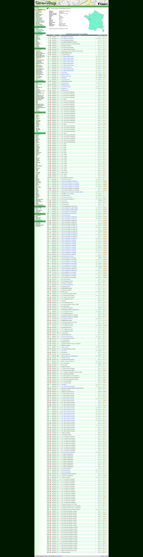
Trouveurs (38, 51)
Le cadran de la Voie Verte (67, 318)
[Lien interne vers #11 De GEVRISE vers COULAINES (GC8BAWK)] (96, 259)
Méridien (37, 180)
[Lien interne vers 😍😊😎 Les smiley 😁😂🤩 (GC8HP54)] (96, 193)
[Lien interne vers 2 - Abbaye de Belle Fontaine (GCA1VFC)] (96, 58)
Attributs (37, 13)
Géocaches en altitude (40, 97)
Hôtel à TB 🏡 (65, 291)
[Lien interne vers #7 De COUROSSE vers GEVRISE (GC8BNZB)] (96, 243)
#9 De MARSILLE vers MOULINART (69, 213)
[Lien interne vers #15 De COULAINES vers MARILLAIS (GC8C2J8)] (96, 234)
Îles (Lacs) (38, 168)
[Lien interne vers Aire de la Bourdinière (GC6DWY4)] (96, 472)
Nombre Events (39, 71)
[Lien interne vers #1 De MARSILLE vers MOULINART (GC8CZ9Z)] (96, 211)
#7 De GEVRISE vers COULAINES (69, 277)
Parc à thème (38, 187)
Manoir (37, 175)
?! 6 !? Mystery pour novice (67, 311)
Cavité (37, 145)
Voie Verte (37, 110)
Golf (36, 163)
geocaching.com (58, 556)
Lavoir (37, 174)
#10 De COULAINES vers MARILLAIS (69, 225)
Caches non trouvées (40, 22)
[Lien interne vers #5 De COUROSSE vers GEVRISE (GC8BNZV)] (96, 247)
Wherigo (37, 44)
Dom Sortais (64, 72)
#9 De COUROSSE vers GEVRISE (69, 240)
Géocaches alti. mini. (40, 95)
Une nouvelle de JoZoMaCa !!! (68, 199)
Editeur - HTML (38, 207)
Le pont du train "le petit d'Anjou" (68, 452)
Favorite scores (39, 17)
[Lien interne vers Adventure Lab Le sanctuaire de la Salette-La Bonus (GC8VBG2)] (96, 192)
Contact (106, 556)
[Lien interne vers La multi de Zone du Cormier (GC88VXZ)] (96, 256)
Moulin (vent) (38, 182)
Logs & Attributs (39, 210)
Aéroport (37, 134)
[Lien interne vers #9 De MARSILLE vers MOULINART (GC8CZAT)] (96, 213)
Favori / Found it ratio (40, 93)
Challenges (38, 38)
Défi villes (37, 23)
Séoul (37, 130)
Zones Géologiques (39, 204)
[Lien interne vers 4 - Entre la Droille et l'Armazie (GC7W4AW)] (96, 295)
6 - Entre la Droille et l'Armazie (68, 398)
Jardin (37, 170)
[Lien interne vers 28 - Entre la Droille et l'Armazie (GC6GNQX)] (96, 418)
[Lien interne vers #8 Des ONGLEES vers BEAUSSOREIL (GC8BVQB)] (96, 209)
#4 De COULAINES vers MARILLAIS (69, 238)
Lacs (36, 171)
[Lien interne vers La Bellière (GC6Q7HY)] (96, 384)
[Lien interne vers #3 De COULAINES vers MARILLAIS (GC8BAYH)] (96, 270)
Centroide (37, 148)
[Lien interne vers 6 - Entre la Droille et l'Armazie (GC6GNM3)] (96, 399)
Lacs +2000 (38, 172)
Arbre (37, 136)
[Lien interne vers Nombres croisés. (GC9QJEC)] (96, 83)
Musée (37, 183)
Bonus (37, 36)
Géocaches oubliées (40, 98)
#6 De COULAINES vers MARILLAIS (69, 218)
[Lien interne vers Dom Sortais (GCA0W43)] (96, 72)
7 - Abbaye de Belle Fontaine (68, 68)
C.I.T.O (37, 88)
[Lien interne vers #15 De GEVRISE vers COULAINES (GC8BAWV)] (96, 263)
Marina (37, 178)
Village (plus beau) (39, 199)
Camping (37, 142)
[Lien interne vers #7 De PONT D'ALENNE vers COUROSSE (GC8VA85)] (96, 185)
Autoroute (38, 139)
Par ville (37, 28)
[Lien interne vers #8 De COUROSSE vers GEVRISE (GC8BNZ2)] (96, 242)
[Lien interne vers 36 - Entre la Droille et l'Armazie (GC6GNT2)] (96, 425)
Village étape (38, 200)
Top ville (37, 108)
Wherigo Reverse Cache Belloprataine (70, 356)
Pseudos (37, 212)
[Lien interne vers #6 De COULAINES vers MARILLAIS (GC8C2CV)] (96, 218)
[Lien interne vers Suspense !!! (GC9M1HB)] (96, 88)
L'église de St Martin (66, 477)
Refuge (37, 190)
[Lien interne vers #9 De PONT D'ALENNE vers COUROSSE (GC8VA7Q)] (96, 183)
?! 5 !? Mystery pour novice (67, 325)
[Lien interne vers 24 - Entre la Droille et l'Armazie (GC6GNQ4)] (96, 415)
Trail (36, 109)
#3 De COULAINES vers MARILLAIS (69, 270)
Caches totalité (39, 62)
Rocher (37, 191)
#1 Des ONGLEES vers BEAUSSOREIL (70, 208)
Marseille (37, 116)
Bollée (37, 86)
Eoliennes (37, 158)
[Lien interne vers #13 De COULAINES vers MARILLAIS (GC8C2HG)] (96, 231)
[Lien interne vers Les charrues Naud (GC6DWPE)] (96, 470)
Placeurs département (40, 55)
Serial (37, 103)
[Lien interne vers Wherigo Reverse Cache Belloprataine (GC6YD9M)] (96, 356)
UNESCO (37, 194)
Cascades (37, 144)
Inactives (37, 45)
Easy (36, 40)
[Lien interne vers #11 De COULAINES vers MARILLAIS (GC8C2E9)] (96, 227)
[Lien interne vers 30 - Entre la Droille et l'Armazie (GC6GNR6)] (96, 420)
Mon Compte (38, 222)
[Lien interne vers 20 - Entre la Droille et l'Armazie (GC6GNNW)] (96, 411)
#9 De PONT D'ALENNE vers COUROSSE (70, 183)
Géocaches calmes (39, 96)
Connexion (37, 6)
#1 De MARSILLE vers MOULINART (69, 211)
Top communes (39, 76)
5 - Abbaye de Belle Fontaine (68, 63)
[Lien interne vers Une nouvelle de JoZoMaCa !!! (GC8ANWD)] (96, 199)
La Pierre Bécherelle (66, 215)
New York (38, 128)
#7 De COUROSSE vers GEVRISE (69, 243)
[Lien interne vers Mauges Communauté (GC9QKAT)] (96, 76)
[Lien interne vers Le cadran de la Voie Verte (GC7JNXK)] (96, 318)
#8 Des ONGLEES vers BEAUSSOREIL (70, 209)
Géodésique (38, 162)
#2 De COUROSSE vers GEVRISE (69, 252)
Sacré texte (64, 350)
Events (37, 41)
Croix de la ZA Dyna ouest (67, 336)
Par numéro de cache (40, 30)
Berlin (37, 122)
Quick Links (38, 211)
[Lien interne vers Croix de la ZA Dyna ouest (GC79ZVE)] (96, 336)
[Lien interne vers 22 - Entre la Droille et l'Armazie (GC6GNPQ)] (96, 413)
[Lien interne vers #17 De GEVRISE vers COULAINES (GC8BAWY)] (96, 265)
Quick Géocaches (39, 14)
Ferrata (37, 94)
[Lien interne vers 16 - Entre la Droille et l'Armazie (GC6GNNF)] (96, 407)
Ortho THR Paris (39, 24)
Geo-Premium (38, 10)
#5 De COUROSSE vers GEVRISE (69, 247)
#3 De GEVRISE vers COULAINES (69, 274)
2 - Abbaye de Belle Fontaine (68, 58)
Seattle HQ (38, 129)
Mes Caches (38, 223)
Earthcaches (38, 39)
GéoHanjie (64, 77)
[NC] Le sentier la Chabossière (68, 361)
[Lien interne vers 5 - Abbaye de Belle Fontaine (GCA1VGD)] (96, 63)
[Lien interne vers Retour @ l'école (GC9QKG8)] (96, 74)
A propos (102, 556)
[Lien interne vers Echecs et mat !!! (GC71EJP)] (96, 347)
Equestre (37, 159)
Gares (37, 161)
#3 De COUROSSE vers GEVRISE (69, 250)
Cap (36, 143)
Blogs (37, 216)
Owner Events (38, 57)
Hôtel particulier (39, 165)
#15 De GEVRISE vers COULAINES (69, 263)
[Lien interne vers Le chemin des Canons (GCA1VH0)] (96, 67)
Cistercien (38, 153)
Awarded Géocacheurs (40, 56)
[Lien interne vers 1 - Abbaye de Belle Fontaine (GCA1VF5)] (96, 56)
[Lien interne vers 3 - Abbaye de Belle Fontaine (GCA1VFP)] (96, 60)
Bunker (37, 141)
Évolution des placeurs (40, 53)
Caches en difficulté (39, 25)
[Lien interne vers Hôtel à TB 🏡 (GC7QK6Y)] (96, 292)
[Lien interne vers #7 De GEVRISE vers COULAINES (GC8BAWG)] (96, 277)
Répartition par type (40, 63)
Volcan (37, 202)
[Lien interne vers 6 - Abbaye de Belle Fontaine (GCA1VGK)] (96, 65)
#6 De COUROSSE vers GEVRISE (69, 245)
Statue (37, 192)
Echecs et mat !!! (65, 347)
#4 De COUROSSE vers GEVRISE (69, 249)
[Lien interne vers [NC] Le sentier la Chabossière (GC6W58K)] (96, 361)
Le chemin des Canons (66, 67)
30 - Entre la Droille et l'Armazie (68, 420)
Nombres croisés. (65, 83)
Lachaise (37, 173)
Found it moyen (39, 84)
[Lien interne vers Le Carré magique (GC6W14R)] (96, 363)
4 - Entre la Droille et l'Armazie (68, 295)
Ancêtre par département (40, 107)
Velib (36, 198)
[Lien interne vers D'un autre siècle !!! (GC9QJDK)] (96, 79)
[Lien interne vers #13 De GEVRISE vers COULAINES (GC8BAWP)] (96, 261)
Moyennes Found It (40, 74)
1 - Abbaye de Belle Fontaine (68, 56)
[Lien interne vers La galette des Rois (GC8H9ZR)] (96, 195)
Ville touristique (39, 201)
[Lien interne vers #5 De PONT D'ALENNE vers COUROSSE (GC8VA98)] (96, 186)
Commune (38, 89)
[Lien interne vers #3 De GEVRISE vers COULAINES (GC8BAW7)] (96, 274)
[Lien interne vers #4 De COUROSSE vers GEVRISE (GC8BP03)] (96, 249)
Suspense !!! (64, 88)
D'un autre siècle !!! (66, 79)
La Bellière (64, 384)
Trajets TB (38, 16)
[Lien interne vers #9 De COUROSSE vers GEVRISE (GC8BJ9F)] (96, 240)
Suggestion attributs (40, 104)
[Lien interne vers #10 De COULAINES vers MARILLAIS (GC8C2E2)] (96, 226)
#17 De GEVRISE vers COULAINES (69, 265)
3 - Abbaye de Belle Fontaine (68, 60)
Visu (36, 85)
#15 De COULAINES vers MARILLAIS (69, 234)
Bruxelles (38, 123)
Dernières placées (39, 34)
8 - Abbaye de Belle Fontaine (68, 70)
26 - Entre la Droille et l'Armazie (68, 416)
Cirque (37, 154)
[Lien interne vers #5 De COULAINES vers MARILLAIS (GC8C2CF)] (96, 217)
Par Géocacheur (39, 31)
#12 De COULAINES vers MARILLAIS (69, 181)
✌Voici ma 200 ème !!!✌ (67, 197)
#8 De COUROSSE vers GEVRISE (69, 241)
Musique (37, 184)
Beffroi (37, 140)
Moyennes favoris (39, 66)
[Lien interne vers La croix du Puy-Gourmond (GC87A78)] (96, 284)
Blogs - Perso (38, 217)
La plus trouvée (39, 19)
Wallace (37, 203)
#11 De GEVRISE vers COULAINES (69, 259)
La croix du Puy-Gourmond (67, 284)
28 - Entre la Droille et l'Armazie (68, 418)
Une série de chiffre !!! (66, 86)
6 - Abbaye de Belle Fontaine (68, 65)
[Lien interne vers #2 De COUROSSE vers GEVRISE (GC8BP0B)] (96, 252)
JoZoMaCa (67, 11)
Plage (37, 189)
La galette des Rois (66, 195)
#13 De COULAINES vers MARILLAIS (69, 231)
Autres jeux (38, 218)
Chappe (37, 149)
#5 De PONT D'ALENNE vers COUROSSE (70, 186)
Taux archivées (39, 73)
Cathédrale (38, 146)
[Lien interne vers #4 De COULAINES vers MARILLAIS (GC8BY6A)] (96, 238)
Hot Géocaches (39, 99)
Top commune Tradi (39, 105)
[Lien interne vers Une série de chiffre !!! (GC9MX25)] (96, 86)
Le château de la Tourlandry (67, 38)
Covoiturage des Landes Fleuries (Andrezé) (71, 509)
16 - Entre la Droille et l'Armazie (68, 407)
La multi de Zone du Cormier (68, 256)
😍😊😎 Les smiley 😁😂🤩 (68, 193)
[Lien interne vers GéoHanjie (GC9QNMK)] (96, 77)
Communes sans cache (40, 90)
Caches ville (38, 77)
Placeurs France (39, 52)
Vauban (37, 197)
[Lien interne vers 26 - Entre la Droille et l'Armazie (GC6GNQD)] (96, 416)
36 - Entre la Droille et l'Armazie (68, 425)
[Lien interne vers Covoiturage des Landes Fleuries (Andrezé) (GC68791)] (96, 509)
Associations (38, 215)
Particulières (38, 43)
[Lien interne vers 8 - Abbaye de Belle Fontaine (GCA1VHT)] (96, 70)
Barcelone (38, 121)
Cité (36, 155)
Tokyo (37, 131)
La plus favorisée (39, 18)
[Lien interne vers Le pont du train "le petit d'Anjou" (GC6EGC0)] (96, 452)
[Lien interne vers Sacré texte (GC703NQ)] (96, 350)
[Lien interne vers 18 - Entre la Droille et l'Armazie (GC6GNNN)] (96, 409)
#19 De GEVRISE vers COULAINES (69, 266)
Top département (39, 106)
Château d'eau (38, 152)
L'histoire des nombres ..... (67, 179)
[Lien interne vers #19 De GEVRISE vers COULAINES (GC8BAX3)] (96, 267)
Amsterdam (38, 120)
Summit (37, 193)
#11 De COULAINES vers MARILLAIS (69, 227)
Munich (37, 126)
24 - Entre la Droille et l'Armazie (68, 414)
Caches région (39, 65)
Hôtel (37, 164)
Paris (37, 117)
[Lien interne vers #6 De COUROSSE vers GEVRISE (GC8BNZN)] (96, 245)
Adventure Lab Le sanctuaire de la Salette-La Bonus (72, 192)
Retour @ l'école (65, 74)
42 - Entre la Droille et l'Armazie (68, 386)
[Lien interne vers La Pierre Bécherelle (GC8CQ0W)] (96, 215)
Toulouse (38, 118)
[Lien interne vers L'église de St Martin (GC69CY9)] (96, 477)
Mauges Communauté (66, 76)
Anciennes (38, 35)
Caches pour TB (39, 87)
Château (37, 151)
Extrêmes (37, 42)
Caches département (40, 68)
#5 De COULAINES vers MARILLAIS (69, 216)
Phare (37, 188)
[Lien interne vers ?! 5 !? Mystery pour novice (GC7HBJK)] (96, 325)
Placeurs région (39, 54)
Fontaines (38, 160)
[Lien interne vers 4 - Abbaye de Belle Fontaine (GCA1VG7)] (96, 61)
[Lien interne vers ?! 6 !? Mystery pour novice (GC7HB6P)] (96, 311)
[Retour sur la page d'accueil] (71, 3)
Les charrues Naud (66, 470)
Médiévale (37, 179)
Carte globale (38, 61)
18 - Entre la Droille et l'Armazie (68, 409)
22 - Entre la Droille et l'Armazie (68, 413)
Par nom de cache (39, 29)
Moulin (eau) (38, 181)
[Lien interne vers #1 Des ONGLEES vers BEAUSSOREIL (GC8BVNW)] (96, 208)
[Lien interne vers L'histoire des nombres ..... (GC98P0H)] (96, 179)
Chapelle (37, 150)
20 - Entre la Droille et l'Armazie (68, 411)
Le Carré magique (65, 363)
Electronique (38, 91)
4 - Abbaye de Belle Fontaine (68, 61)
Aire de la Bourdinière (66, 472)
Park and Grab (38, 15)
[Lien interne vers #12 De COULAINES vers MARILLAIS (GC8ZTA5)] (96, 181)
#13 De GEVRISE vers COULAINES (69, 261)
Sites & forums (38, 219)
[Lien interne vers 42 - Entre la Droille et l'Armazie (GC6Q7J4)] (96, 386)
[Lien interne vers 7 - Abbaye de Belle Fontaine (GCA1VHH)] (96, 69)
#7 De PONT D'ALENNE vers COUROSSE (70, 184)
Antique (37, 135)
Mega (37, 100)
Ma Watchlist (38, 226)
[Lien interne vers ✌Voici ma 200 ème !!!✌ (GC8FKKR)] (96, 197)
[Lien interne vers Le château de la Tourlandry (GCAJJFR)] (96, 38)
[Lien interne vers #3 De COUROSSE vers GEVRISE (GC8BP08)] (96, 251)
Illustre (37, 169)
